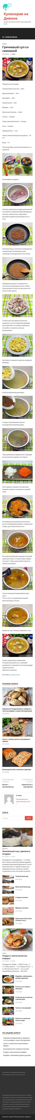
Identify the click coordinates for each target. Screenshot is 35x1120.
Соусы (4, 953)
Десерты (5, 848)
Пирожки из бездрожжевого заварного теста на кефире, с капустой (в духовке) (17, 710)
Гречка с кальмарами (23, 1008)
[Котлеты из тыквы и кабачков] (8, 993)
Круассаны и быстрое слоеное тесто (23, 919)
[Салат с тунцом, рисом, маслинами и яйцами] (17, 737)
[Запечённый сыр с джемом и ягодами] (17, 847)
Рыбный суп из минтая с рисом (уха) (23, 998)
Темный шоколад (21, 876)
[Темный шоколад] (8, 883)
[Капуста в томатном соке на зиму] (8, 1025)
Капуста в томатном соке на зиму (22, 1019)
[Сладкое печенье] (8, 904)
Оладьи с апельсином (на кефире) (15, 1052)
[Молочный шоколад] (8, 893)
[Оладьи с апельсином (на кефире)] (17, 951)
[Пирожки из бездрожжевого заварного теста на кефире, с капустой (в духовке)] (17, 707)
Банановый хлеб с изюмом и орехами (16, 769)
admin (13, 54)
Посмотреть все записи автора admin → (23, 801)
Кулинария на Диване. (16, 16)
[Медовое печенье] (8, 914)
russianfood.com (14, 675)
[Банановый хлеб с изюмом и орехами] (17, 767)
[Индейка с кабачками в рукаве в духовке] (8, 983)
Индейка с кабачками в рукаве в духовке (23, 977)
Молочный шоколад (22, 887)
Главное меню (11, 37)
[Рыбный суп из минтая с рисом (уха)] (8, 1004)
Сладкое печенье (21, 897)
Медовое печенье (21, 908)
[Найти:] (17, 818)
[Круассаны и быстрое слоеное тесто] (8, 925)
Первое (4, 44)
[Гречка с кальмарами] (8, 1014)
